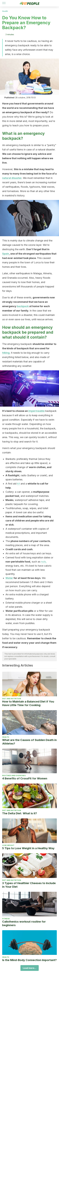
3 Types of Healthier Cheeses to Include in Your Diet (29, 885)
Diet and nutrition (11, 699)
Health (5, 11)
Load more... (29, 968)
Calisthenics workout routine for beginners (24, 923)
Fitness (6, 919)
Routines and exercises (14, 775)
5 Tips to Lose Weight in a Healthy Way (28, 848)
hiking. (6, 352)
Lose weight (8, 845)
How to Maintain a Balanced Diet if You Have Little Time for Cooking (28, 703)
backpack (23, 306)
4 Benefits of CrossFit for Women (24, 778)
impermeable (36, 410)
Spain (5, 253)
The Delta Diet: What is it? (19, 813)
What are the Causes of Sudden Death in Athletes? (29, 741)
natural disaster (12, 178)
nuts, (44, 561)
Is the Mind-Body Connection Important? (29, 960)
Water (9, 578)
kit (18, 483)
